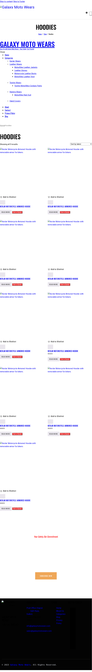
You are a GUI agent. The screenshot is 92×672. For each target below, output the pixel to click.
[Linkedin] (73, 640)
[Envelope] (73, 646)
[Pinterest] (73, 628)
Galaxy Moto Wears (20, 665)
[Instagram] (73, 622)
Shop (45, 34)
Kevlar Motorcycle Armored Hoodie (15, 206)
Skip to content (6, 1)
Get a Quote (17, 212)
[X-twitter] (73, 634)
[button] (8, 197)
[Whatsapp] (73, 611)
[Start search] (90, 13)
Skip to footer (19, 1)
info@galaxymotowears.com (38, 626)
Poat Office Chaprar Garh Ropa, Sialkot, (35, 611)
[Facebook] (73, 616)
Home (40, 34)
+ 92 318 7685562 (10, 625)
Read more (6, 212)
